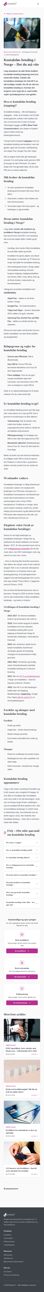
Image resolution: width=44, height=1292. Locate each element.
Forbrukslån (8, 1238)
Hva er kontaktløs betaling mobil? (19, 850)
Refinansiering (9, 1241)
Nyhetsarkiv (8, 1255)
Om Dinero (8, 1272)
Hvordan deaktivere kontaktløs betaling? (18, 884)
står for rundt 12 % (25, 697)
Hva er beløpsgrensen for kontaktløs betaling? (20, 866)
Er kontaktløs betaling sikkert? (18, 858)
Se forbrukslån (20, 977)
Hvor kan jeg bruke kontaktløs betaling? (18, 893)
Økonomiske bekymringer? (14, 1262)
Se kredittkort (20, 951)
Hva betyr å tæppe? (13, 843)
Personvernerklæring (11, 1275)
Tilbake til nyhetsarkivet (14, 14)
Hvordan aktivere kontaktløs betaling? (21, 875)
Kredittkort (7, 1235)
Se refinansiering (20, 1003)
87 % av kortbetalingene (30, 676)
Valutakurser (8, 1258)
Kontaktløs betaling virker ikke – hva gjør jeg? (20, 903)
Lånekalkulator (9, 1245)
